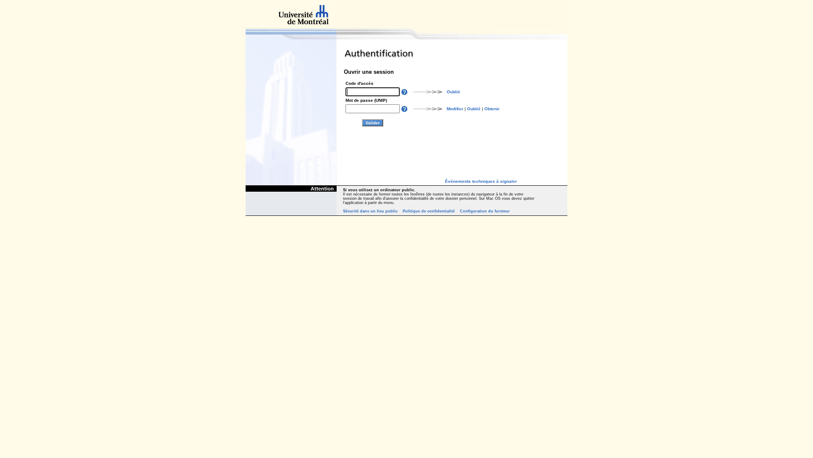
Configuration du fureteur (485, 211)
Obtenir (492, 108)
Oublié (453, 91)
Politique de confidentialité (429, 211)
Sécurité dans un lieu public (370, 211)
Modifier (455, 108)
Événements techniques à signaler (481, 181)
